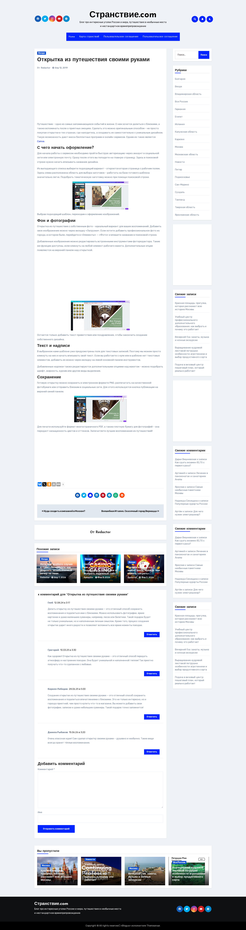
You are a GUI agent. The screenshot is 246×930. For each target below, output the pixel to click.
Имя (40, 812)
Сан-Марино (182, 184)
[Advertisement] (77, 97)
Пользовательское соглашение (121, 37)
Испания (180, 124)
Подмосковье (182, 177)
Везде (41, 53)
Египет (179, 116)
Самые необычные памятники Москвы (189, 490)
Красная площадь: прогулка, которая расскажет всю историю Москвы (191, 306)
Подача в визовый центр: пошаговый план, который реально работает (189, 367)
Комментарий (46, 769)
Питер (178, 169)
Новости (180, 162)
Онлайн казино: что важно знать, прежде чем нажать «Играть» (144, 570)
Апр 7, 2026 (60, 577)
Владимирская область (188, 94)
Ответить (152, 634)
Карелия (179, 139)
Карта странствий (89, 37)
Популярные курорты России (191, 504)
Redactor (45, 68)
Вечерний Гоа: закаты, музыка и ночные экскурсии (142, 877)
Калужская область (186, 131)
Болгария (180, 79)
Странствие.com (123, 15)
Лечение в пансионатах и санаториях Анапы (191, 476)
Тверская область (185, 207)
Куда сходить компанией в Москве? (64, 511)
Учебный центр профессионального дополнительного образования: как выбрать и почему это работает (191, 323)
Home (71, 37)
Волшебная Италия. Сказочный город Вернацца (129, 511)
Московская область (186, 154)
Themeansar (153, 925)
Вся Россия (181, 101)
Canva (40, 141)
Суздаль (179, 192)
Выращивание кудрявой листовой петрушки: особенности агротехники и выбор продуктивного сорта (188, 873)
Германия (180, 109)
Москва (179, 147)
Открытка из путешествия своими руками (93, 60)
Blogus (125, 925)
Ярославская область (187, 214)
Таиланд (180, 199)
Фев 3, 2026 (104, 577)
